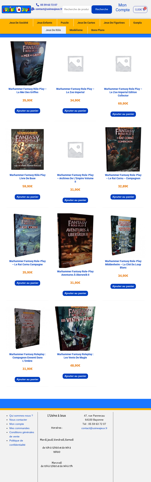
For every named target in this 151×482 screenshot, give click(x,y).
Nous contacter (18, 419)
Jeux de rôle (53, 30)
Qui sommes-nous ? (21, 415)
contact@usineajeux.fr (94, 428)
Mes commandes (19, 428)
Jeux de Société (18, 22)
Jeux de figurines (114, 22)
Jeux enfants (44, 22)
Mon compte (16, 424)
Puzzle (65, 22)
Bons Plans (97, 30)
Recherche (101, 9)
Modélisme (76, 30)
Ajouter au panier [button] (27, 110)
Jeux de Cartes (86, 22)
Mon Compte (123, 7)
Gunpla (137, 22)
